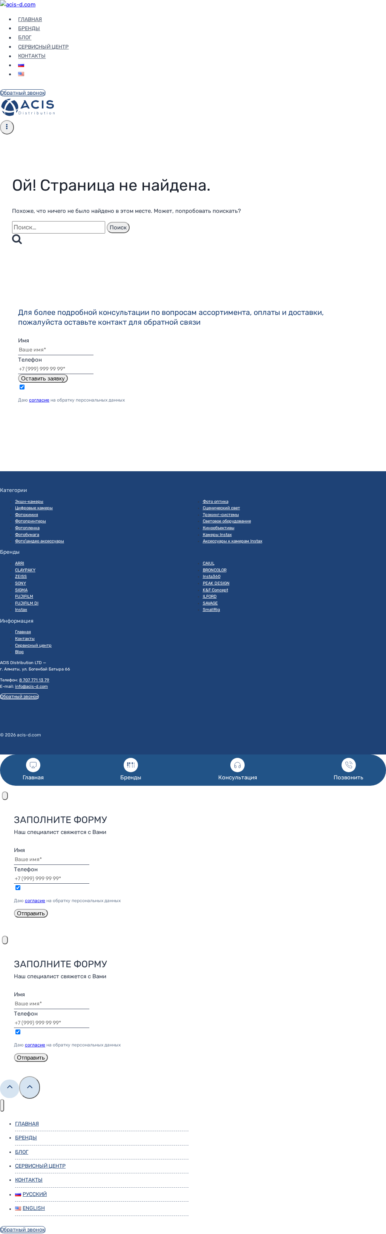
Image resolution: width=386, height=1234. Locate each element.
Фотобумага (27, 534)
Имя (23, 340)
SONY (20, 583)
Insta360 (212, 576)
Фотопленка (27, 527)
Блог (24, 38)
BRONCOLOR (215, 570)
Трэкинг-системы (221, 514)
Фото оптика (215, 501)
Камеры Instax (217, 534)
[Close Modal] (5, 795)
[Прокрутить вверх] (9, 1089)
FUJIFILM (24, 596)
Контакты (32, 56)
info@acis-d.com (31, 686)
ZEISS (21, 576)
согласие (39, 400)
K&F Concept (215, 590)
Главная (30, 19)
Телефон (30, 359)
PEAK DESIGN (216, 583)
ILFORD (210, 596)
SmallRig (211, 609)
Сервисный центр (43, 47)
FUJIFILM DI (26, 603)
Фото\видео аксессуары (39, 541)
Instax (21, 609)
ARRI (19, 563)
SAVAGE (210, 603)
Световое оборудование (227, 521)
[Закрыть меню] (2, 1105)
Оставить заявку (43, 378)
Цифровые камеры (34, 508)
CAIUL (208, 563)
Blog (19, 651)
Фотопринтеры (30, 521)
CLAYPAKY (25, 570)
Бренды (29, 28)
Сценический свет (221, 508)
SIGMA (21, 590)
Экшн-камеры (29, 501)
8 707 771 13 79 (34, 680)
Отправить (31, 913)
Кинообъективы (218, 527)
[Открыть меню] (7, 127)
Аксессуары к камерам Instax (232, 541)
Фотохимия (26, 514)
